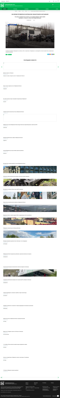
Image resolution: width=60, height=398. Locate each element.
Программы (36, 382)
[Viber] (52, 54)
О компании (44, 382)
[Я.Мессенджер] (47, 54)
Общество (10, 54)
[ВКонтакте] (48, 54)
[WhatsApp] (53, 54)
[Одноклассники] (50, 54)
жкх (6, 54)
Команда (52, 382)
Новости (27, 382)
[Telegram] (51, 54)
